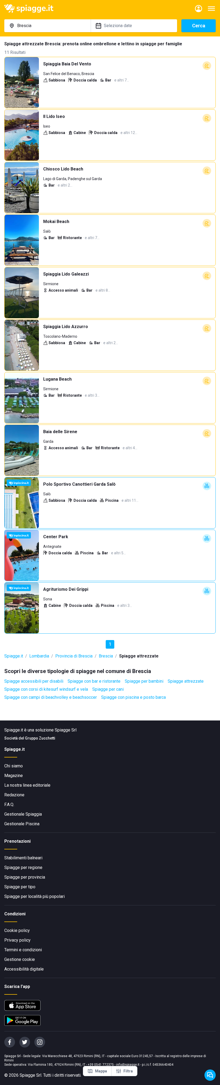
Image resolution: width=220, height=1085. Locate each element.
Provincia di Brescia (74, 656)
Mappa (101, 1071)
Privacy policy (17, 940)
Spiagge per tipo (19, 886)
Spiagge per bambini (144, 681)
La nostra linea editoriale (27, 785)
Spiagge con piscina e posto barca (133, 697)
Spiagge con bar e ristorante (94, 681)
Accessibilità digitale (24, 969)
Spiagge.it (13, 656)
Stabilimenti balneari (23, 857)
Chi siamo (13, 765)
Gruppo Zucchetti (40, 738)
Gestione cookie (19, 959)
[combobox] (47, 25)
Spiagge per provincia (24, 877)
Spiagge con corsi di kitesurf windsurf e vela (46, 689)
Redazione (14, 794)
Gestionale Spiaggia (23, 814)
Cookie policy (17, 930)
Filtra (128, 1071)
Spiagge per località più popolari (34, 896)
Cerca (198, 25)
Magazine (13, 775)
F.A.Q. (9, 804)
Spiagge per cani (108, 689)
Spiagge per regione (23, 867)
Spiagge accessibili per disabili (33, 681)
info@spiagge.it (128, 1065)
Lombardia (39, 656)
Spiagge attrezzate (186, 681)
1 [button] (110, 644)
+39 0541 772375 (101, 1065)
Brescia (106, 656)
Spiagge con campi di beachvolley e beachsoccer (50, 697)
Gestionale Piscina (21, 823)
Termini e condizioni (23, 949)
